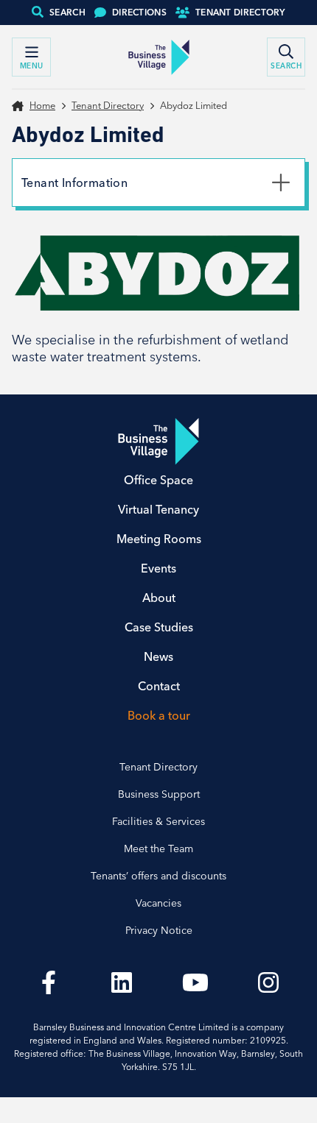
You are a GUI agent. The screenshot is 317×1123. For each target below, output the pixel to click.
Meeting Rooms (158, 538)
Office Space (158, 479)
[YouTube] (195, 982)
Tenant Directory (240, 12)
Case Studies (159, 627)
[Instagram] (269, 982)
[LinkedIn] (122, 982)
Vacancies (158, 903)
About (158, 597)
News (158, 656)
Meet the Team (158, 848)
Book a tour (159, 715)
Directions (139, 12)
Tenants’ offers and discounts (158, 875)
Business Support (159, 794)
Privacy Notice (158, 930)
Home (42, 105)
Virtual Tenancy (158, 509)
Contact (159, 686)
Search (67, 12)
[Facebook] (49, 982)
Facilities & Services (158, 821)
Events (158, 568)
